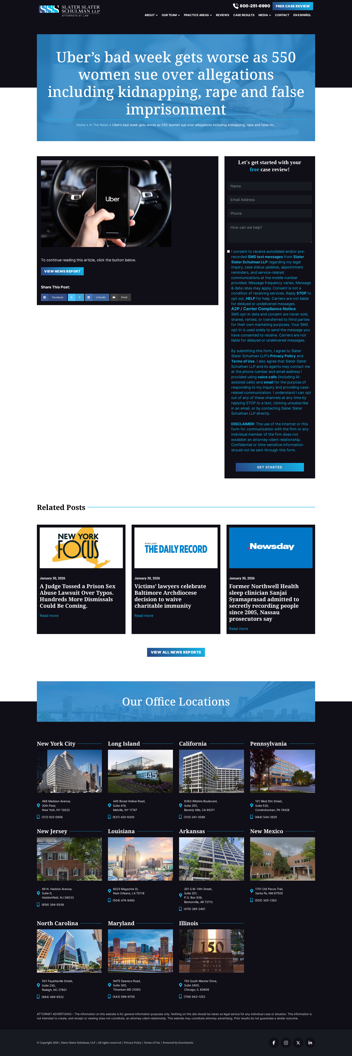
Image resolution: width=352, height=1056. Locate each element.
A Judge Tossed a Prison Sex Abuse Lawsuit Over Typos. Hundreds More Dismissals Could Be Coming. (78, 595)
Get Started (269, 467)
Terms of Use (152, 1042)
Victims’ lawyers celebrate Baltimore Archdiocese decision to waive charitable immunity (170, 595)
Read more (49, 615)
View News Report (62, 271)
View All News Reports (176, 652)
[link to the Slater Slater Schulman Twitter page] (274, 1043)
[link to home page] (73, 10)
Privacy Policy (132, 1042)
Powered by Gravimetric (178, 1042)
